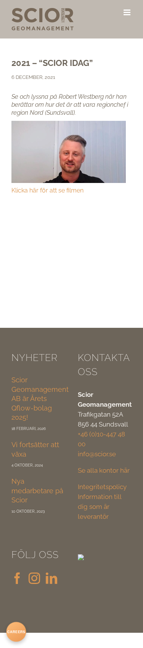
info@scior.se (97, 454)
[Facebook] (17, 578)
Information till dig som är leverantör (99, 506)
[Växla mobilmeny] (128, 12)
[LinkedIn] (51, 578)
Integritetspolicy (102, 487)
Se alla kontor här (104, 470)
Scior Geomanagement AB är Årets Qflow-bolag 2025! (40, 398)
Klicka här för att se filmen (47, 190)
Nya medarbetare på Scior (37, 490)
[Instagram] (34, 578)
